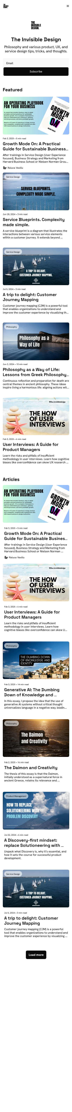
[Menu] (67, 6)
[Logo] (6, 6)
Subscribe (36, 71)
